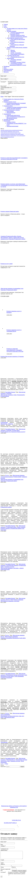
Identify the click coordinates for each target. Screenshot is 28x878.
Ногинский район (13, 132)
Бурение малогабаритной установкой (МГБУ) (17, 33)
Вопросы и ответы (8, 69)
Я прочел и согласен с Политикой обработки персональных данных (16, 82)
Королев (3, 132)
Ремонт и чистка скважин (13, 104)
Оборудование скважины (16, 599)
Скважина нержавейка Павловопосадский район (13, 638)
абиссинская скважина (7, 423)
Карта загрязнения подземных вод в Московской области (16, 117)
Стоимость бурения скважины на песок (17, 107)
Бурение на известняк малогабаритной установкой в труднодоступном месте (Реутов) (14, 158)
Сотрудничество (8, 70)
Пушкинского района (6, 507)
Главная (6, 24)
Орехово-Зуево (9, 134)
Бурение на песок (8, 105)
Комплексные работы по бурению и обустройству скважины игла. (14, 806)
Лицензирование (11, 112)
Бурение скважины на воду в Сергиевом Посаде (14, 330)
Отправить (3, 92)
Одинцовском (4, 422)
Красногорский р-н (8, 132)
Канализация (10, 58)
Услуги (5, 27)
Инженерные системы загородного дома (16, 675)
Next (7, 763)
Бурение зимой (17, 476)
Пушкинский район (11, 527)
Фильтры (13, 51)
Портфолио (6, 66)
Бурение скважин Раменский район (10, 211)
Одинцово (5, 134)
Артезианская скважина (11, 130)
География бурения (10, 392)
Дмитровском (4, 742)
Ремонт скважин (10, 135)
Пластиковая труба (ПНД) (17, 54)
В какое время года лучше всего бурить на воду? (13, 431)
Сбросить (9, 92)
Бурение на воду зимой (6, 263)
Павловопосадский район (15, 134)
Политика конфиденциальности (9, 825)
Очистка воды (7, 114)
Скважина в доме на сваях (17, 135)
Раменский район (5, 135)
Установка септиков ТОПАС (18, 62)
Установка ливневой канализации (15, 60)
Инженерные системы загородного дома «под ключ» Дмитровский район (12, 716)
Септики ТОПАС (11, 122)
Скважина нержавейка (6, 677)
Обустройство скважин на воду (15, 38)
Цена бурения (10, 111)
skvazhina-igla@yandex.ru (10, 822)
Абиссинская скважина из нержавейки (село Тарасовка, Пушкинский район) (12, 289)
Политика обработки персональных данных (12, 826)
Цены (5, 67)
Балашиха (16, 130)
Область (13, 867)
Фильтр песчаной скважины (14, 108)
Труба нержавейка (19, 676)
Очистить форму (22, 870)
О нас (5, 25)
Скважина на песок (9, 566)
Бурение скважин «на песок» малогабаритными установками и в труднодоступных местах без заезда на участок (14, 185)
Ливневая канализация (12, 126)
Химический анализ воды (17, 57)
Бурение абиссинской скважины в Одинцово (12, 356)
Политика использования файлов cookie (12, 827)
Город (2, 867)
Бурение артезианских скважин (18, 36)
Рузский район (16, 430)
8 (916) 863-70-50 (16, 820)
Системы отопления (9, 119)
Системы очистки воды (13, 55)
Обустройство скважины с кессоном (10, 601)
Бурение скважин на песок (17, 35)
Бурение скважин (11, 31)
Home (2, 96)
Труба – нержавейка (15, 52)
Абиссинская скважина (4, 130)
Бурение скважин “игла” (10, 101)
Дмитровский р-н (5, 131)
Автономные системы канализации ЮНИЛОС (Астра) (18, 64)
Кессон (8, 599)
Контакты (6, 71)
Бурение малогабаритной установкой (16, 103)
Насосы (12, 50)
